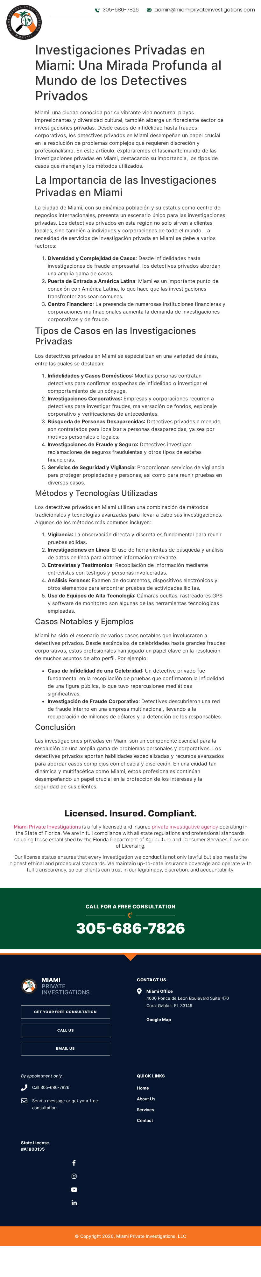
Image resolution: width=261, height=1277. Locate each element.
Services (145, 1109)
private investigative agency (185, 827)
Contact (145, 1120)
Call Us (65, 1030)
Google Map (158, 1019)
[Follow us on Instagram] (74, 1176)
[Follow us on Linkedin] (74, 1203)
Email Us (65, 1048)
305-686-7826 (130, 928)
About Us (146, 1098)
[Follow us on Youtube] (74, 1189)
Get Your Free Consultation (65, 1012)
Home (143, 1087)
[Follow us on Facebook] (74, 1163)
